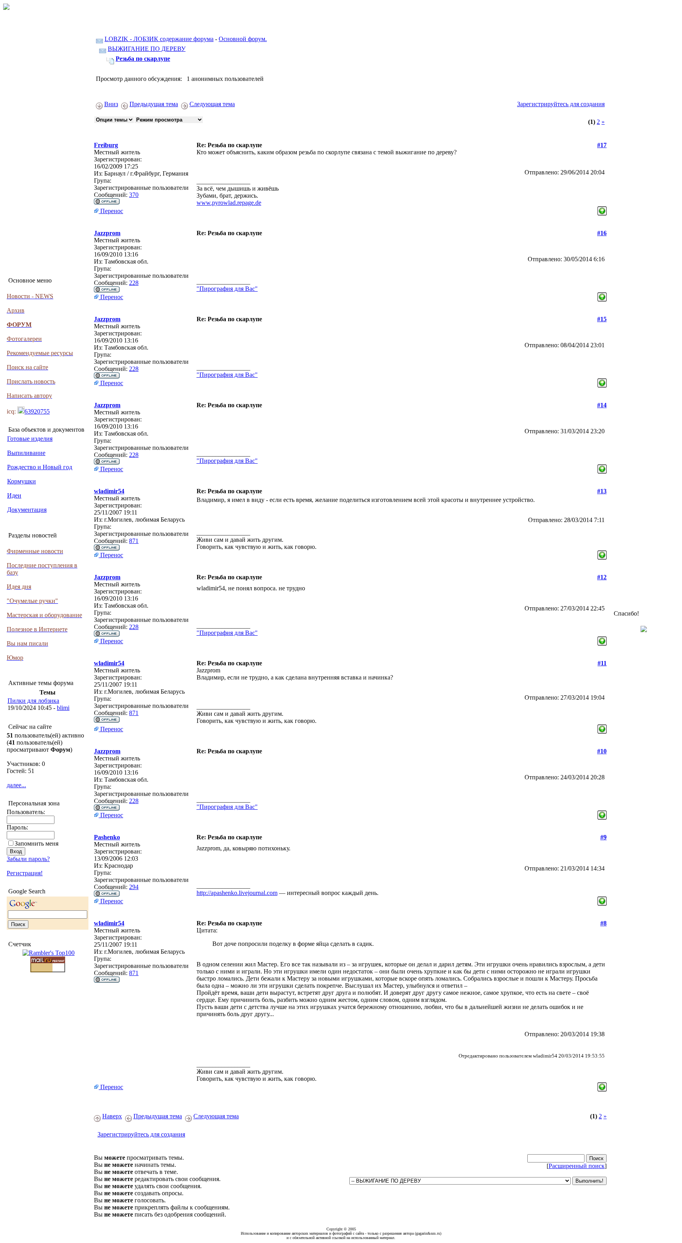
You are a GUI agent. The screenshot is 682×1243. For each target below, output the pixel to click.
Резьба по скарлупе (143, 58)
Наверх (112, 1116)
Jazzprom (107, 233)
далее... (16, 785)
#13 (602, 491)
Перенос (111, 211)
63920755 (37, 411)
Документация (27, 509)
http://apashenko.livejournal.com (237, 892)
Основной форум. (243, 39)
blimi (63, 707)
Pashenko (107, 837)
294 (134, 887)
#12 (602, 577)
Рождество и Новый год (39, 467)
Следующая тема (212, 104)
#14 (602, 405)
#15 (602, 319)
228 (134, 282)
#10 (602, 751)
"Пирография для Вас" (227, 288)
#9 (603, 837)
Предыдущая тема (153, 104)
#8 (603, 923)
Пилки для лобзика (33, 700)
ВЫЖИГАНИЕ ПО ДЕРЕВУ (146, 48)
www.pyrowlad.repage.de (229, 202)
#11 (602, 663)
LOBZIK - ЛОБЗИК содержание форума (159, 39)
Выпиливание (26, 452)
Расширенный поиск (577, 1166)
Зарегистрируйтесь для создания (561, 104)
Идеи (14, 495)
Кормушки (21, 481)
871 (134, 540)
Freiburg (106, 145)
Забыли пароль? (28, 858)
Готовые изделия (29, 438)
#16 (602, 233)
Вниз (111, 104)
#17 (602, 145)
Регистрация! (25, 873)
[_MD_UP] (602, 209)
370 (134, 194)
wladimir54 (109, 491)
